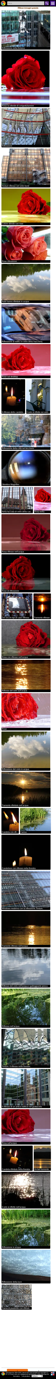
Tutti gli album (25, 1376)
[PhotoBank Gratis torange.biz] (3, 3)
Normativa (16, 1376)
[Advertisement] (28, 1339)
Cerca (47, 3)
